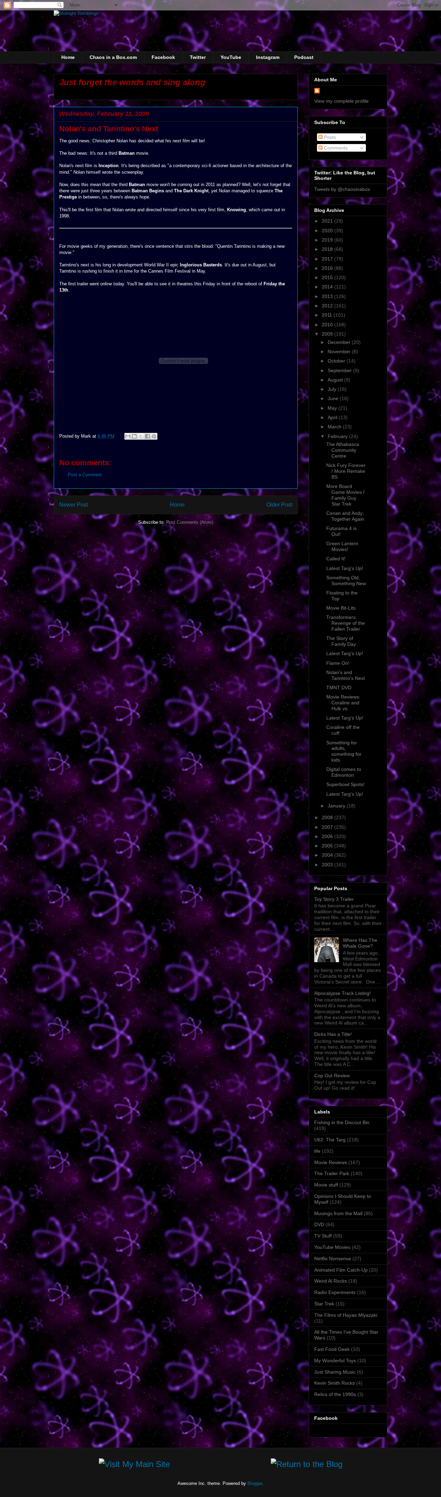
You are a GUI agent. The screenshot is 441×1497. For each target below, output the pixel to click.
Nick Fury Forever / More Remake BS (346, 471)
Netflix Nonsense (332, 1258)
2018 (328, 249)
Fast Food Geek (332, 1349)
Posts (329, 137)
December (340, 342)
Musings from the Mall (338, 1213)
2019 (328, 240)
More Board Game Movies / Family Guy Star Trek (345, 494)
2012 (328, 305)
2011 (328, 315)
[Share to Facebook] (147, 436)
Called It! (336, 558)
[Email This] (127, 436)
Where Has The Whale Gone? (360, 943)
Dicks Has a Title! (333, 1034)
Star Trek (324, 1303)
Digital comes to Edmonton (343, 772)
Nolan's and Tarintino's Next (345, 675)
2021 (328, 221)
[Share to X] (140, 436)
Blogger (254, 1483)
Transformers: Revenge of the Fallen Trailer (345, 623)
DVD (319, 1224)
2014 (328, 286)
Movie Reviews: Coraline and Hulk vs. (343, 702)
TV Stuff (323, 1236)
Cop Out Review (332, 1075)
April (333, 417)
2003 (328, 864)
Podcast (304, 57)
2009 (328, 334)
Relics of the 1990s (335, 1394)
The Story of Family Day (341, 641)
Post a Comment (85, 474)
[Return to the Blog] (306, 1465)
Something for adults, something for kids (343, 751)
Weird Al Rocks (330, 1281)
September (340, 370)
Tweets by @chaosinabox (342, 189)
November (340, 351)
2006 (328, 836)
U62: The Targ (330, 1139)
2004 (328, 855)
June (334, 398)
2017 (328, 259)
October (337, 361)
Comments (335, 148)
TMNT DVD (338, 687)
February (338, 436)
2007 (328, 827)
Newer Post (73, 505)
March (335, 426)
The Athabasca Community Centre (342, 450)
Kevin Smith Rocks (334, 1383)
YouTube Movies (332, 1247)
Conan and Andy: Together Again (345, 516)
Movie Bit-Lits (341, 608)
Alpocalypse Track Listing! (342, 993)
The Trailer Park (331, 1173)
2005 (328, 845)
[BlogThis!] (134, 436)
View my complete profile (341, 101)
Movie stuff (326, 1185)
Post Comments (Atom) (189, 522)
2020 (328, 230)
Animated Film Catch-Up (341, 1270)
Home (68, 57)
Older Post (279, 505)
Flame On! (337, 663)
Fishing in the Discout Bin (341, 1122)
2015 (328, 277)
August (336, 380)
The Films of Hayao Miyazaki (345, 1315)
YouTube (230, 57)
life (317, 1151)
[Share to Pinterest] (154, 436)
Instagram (267, 57)
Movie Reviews (330, 1162)
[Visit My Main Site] (134, 1465)
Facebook (163, 57)
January (337, 805)
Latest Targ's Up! (344, 568)
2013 (328, 296)
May (333, 408)
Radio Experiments (335, 1292)
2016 (328, 268)
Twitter (198, 57)
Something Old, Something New (346, 580)
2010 (328, 324)
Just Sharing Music (335, 1372)
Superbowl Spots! (345, 784)
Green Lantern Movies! (342, 546)
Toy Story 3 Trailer (334, 899)
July (333, 389)
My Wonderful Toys (335, 1360)
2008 (328, 817)
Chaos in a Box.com (113, 57)
